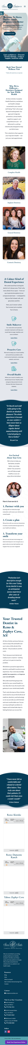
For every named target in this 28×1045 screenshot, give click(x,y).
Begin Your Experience (14, 557)
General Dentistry (14, 232)
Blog (5, 975)
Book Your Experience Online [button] (16, 1042)
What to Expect (8, 979)
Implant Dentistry (14, 202)
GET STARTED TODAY (9, 33)
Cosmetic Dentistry (14, 262)
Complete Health (14, 172)
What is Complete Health (14, 563)
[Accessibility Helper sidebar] (2, 13)
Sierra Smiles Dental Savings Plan (13, 981)
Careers (6, 984)
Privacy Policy (8, 1038)
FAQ (5, 977)
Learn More (14, 338)
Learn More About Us (12, 764)
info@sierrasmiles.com (12, 993)
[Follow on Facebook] (5, 1031)
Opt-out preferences (16, 1038)
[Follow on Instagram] (8, 1031)
